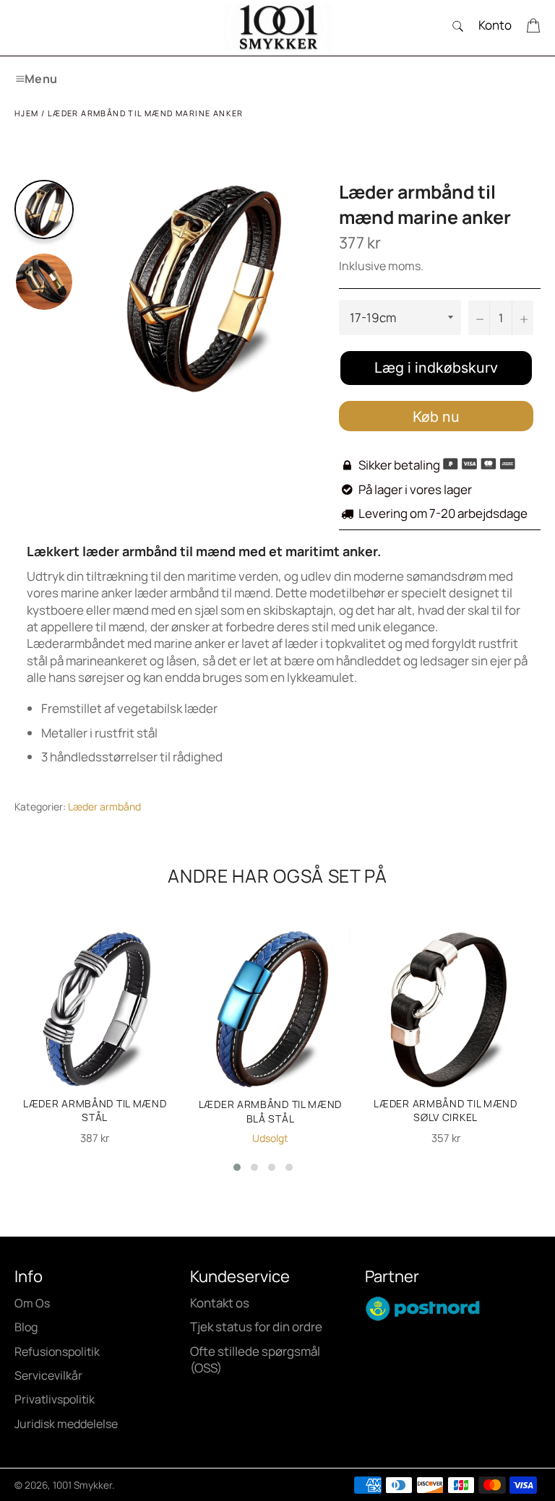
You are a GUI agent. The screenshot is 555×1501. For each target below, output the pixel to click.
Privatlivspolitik (54, 1399)
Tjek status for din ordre (256, 1326)
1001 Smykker (82, 1485)
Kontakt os (219, 1302)
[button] (237, 1167)
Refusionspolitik (57, 1351)
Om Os (32, 1303)
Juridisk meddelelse (66, 1424)
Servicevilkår (48, 1375)
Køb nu (436, 416)
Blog (26, 1327)
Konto (495, 25)
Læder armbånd (104, 806)
